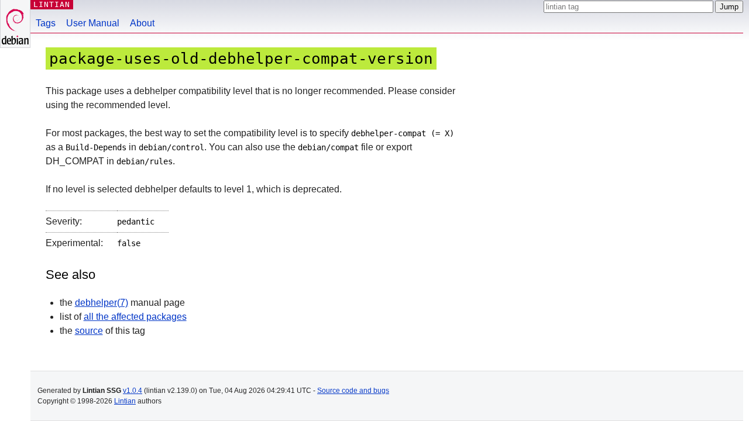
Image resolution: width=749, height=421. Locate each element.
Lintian (125, 401)
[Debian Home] (15, 23)
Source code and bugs (353, 391)
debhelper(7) (101, 303)
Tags (46, 23)
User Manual (92, 23)
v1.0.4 (132, 391)
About (142, 23)
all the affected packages (135, 317)
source (89, 331)
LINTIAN (51, 4)
